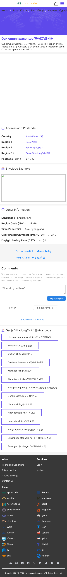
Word (9, 527)
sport (44, 503)
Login (39, 464)
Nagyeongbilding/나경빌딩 (21, 412)
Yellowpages (13, 503)
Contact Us (7, 480)
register (40, 470)
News (10, 544)
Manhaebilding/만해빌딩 (20, 370)
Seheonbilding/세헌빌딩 (20, 345)
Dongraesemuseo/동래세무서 (22, 396)
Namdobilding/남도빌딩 (20, 404)
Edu (9, 555)
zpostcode (12, 492)
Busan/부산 (37, 10)
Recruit (45, 492)
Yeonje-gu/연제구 (34, 147)
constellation (13, 509)
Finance (46, 555)
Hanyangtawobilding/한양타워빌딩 (25, 429)
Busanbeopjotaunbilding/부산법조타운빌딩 (29, 438)
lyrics (44, 538)
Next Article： (30, 257)
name (10, 515)
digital (45, 544)
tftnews (11, 538)
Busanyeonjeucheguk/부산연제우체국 (27, 446)
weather (11, 498)
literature (46, 521)
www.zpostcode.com (35, 573)
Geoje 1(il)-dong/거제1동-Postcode (28, 330)
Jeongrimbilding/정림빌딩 (21, 421)
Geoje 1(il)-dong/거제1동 (38, 153)
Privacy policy (9, 470)
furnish (10, 532)
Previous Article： (33, 251)
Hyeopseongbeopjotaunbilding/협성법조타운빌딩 (32, 387)
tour (44, 527)
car (8, 550)
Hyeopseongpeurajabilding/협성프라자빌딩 (29, 337)
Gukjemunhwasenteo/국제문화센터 (25, 362)
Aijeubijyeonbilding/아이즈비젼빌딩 (25, 379)
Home (4, 10)
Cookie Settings (10, 475)
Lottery (45, 532)
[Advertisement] (33, 91)
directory (11, 521)
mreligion (46, 498)
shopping (46, 509)
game (44, 515)
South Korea (19, 10)
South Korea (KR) (34, 136)
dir (43, 550)
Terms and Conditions (13, 464)
